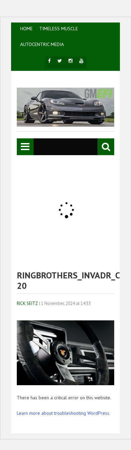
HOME (26, 29)
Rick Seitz (27, 303)
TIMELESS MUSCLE (58, 29)
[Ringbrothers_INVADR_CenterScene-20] (65, 383)
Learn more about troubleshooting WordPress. (63, 413)
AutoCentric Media (42, 44)
